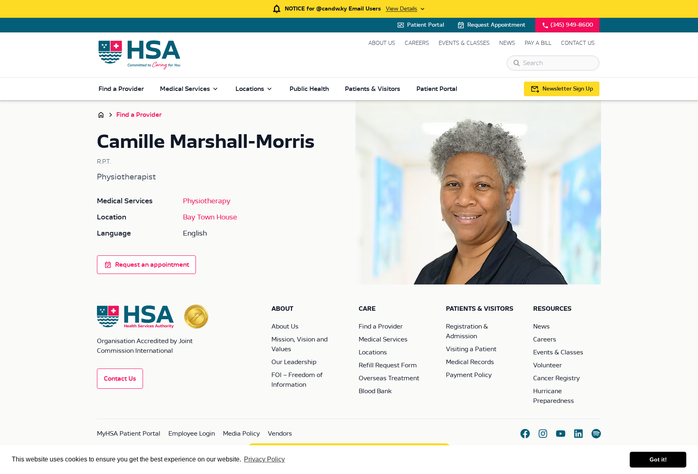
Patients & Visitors (372, 89)
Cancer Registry (556, 378)
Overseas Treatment (389, 378)
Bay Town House (210, 217)
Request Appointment (496, 25)
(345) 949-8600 (572, 25)
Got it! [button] (658, 459)
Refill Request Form (388, 365)
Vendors (280, 433)
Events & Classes (464, 43)
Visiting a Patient (471, 349)
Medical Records (470, 362)
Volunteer (547, 365)
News (507, 43)
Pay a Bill (538, 43)
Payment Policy (469, 375)
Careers (417, 43)
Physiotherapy (206, 201)
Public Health (309, 89)
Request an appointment (152, 264)
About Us (381, 43)
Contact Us (578, 43)
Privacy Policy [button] (264, 459)
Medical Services (185, 89)
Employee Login (191, 433)
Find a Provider (121, 89)
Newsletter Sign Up (567, 89)
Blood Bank (375, 391)
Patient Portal (425, 25)
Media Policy (241, 433)
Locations (249, 89)
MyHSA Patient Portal (128, 433)
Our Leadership (293, 362)
